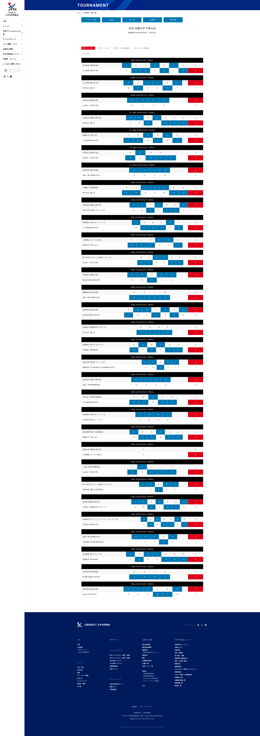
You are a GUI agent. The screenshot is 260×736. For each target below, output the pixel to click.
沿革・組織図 (179, 652)
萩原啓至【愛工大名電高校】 (93, 489)
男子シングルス (88, 48)
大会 (4, 21)
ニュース (6, 26)
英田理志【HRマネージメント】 (94, 222)
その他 (79, 686)
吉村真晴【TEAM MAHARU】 (93, 542)
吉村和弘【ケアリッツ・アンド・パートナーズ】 (100, 519)
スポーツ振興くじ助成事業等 (183, 674)
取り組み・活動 (179, 655)
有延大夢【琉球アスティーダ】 (94, 210)
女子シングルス (103, 48)
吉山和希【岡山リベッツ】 (92, 420)
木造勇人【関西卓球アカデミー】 (95, 507)
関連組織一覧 (179, 683)
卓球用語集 (113, 689)
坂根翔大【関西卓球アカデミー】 (95, 327)
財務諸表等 (178, 666)
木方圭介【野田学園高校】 (92, 397)
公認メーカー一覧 (147, 666)
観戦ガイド (113, 686)
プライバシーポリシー (146, 706)
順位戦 (111, 20)
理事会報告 (178, 672)
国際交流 (145, 650)
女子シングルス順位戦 (141, 48)
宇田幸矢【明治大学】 (91, 153)
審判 (143, 658)
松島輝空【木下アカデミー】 (93, 345)
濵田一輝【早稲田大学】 (92, 175)
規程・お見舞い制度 (181, 661)
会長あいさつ (179, 647)
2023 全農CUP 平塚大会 (142, 28)
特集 (78, 672)
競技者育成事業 (147, 647)
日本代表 (80, 670)
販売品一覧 (178, 685)
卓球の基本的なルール (116, 684)
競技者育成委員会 (148, 676)
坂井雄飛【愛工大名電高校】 (93, 432)
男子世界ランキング (116, 660)
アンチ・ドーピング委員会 (151, 681)
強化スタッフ (114, 669)
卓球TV (12, 32)
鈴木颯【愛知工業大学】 (92, 315)
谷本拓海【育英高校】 (91, 572)
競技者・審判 (81, 683)
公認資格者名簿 (147, 660)
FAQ (143, 686)
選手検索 (173, 20)
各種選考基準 (114, 666)
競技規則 (145, 655)
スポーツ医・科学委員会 (150, 678)
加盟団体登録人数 (180, 680)
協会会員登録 (146, 644)
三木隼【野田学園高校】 (92, 467)
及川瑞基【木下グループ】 (92, 554)
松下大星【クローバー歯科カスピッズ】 (97, 257)
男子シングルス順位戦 (121, 48)
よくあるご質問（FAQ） (12, 64)
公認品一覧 (145, 663)
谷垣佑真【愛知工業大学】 (92, 118)
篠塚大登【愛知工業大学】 (92, 449)
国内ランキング (83, 649)
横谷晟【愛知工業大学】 (92, 280)
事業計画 (177, 663)
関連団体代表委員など (181, 658)
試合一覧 (132, 20)
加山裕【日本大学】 (90, 594)
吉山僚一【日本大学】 (91, 105)
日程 (78, 644)
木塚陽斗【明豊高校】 (91, 187)
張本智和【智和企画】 (91, 65)
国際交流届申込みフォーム (151, 652)
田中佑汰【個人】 (89, 88)
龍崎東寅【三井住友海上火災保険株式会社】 (99, 367)
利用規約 (134, 706)
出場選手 (153, 20)
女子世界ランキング (116, 663)
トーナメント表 (91, 20)
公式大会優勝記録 (83, 652)
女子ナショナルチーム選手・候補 (120, 658)
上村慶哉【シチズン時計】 (92, 240)
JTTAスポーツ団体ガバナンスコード (186, 669)
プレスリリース (82, 681)
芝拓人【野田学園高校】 (92, 385)
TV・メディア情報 (82, 675)
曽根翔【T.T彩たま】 (90, 135)
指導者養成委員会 (148, 673)
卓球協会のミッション (181, 644)
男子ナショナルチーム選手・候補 (120, 655)
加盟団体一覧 (179, 677)
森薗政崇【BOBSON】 (91, 292)
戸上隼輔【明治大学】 (91, 70)
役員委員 (177, 650)
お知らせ (80, 678)
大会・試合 (80, 667)
